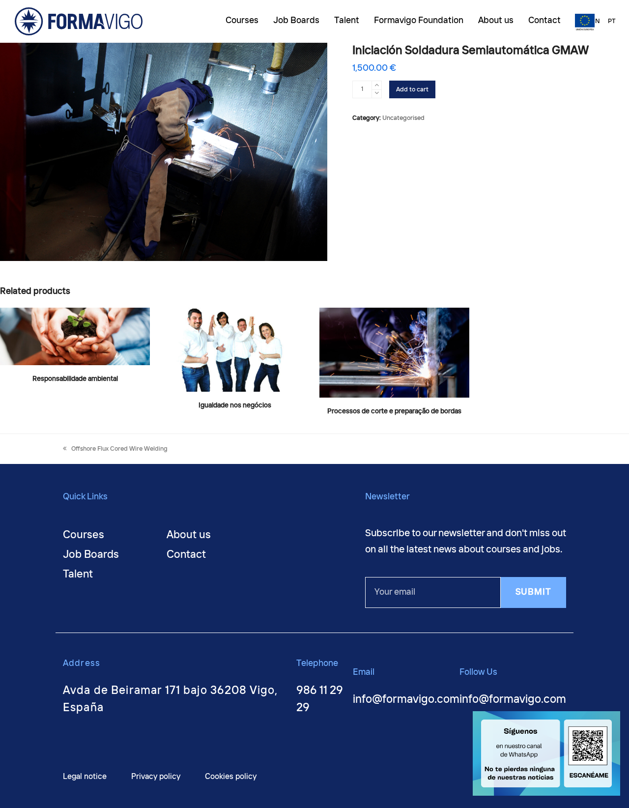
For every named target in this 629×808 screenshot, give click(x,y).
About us (189, 535)
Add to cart (412, 90)
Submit (533, 592)
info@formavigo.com (406, 699)
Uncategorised (403, 118)
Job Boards (91, 554)
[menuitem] (595, 21)
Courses (83, 535)
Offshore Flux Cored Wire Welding (119, 449)
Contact (186, 554)
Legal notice (85, 776)
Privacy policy (155, 776)
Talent (78, 574)
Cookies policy (231, 776)
